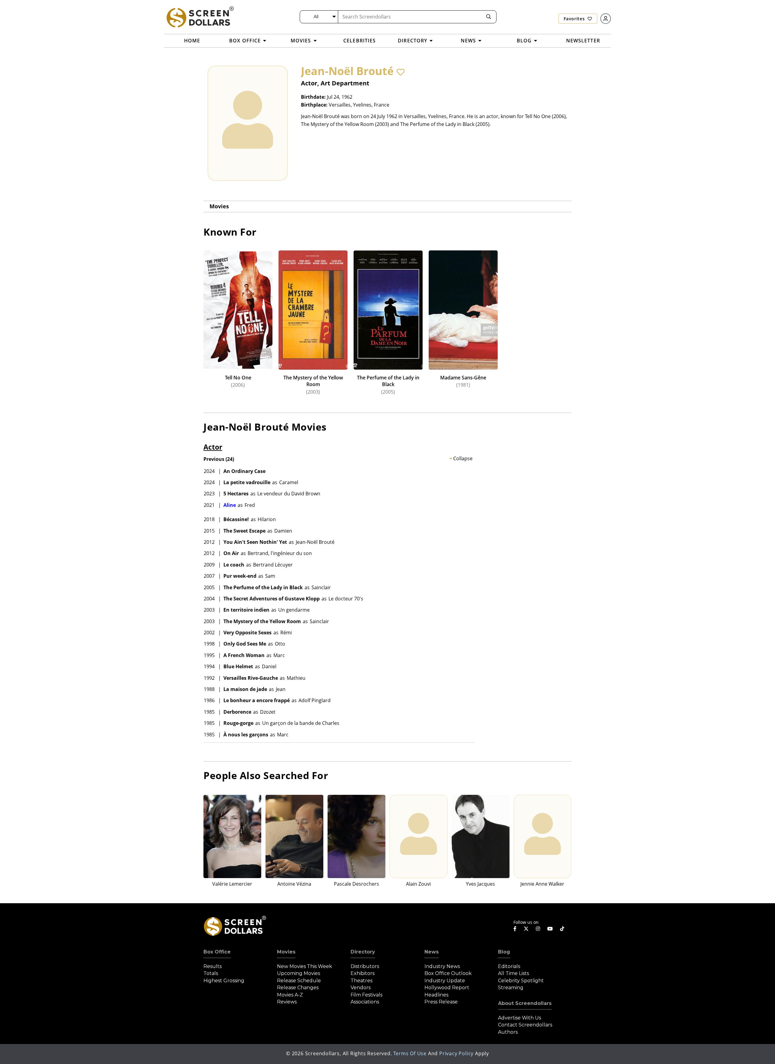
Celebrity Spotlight (521, 980)
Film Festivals (366, 995)
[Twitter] (526, 928)
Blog (504, 952)
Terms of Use (410, 1053)
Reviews (287, 1002)
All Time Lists (513, 973)
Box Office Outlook (448, 973)
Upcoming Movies (298, 973)
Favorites (575, 18)
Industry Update (444, 980)
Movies (219, 206)
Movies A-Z (290, 995)
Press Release (441, 1002)
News (431, 952)
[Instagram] (538, 928)
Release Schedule (299, 980)
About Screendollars (525, 1003)
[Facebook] (514, 928)
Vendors (361, 987)
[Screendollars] (200, 16)
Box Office (217, 952)
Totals (210, 973)
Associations (365, 1002)
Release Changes (297, 987)
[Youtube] (550, 928)
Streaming (510, 987)
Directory (363, 952)
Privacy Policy (456, 1053)
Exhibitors (362, 973)
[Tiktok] (562, 928)
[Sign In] (605, 18)
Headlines (436, 995)
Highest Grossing (223, 980)
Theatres (361, 980)
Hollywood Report (446, 987)
